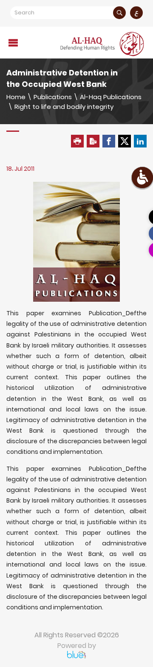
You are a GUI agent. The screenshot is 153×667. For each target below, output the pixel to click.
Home (16, 96)
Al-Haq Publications (111, 96)
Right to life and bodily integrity (63, 106)
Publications (53, 96)
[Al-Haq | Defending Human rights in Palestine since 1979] (102, 44)
